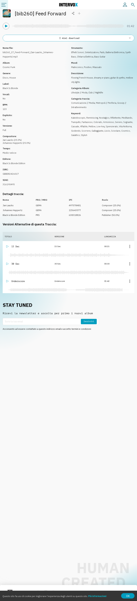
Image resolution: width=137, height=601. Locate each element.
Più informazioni (97, 596)
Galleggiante (97, 130)
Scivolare (115, 130)
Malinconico (77, 67)
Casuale (75, 126)
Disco (5, 77)
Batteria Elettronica (115, 52)
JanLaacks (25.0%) (12, 140)
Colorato (98, 122)
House (12, 77)
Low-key (101, 126)
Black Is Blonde (10, 88)
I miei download (69, 38)
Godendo (76, 130)
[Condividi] (73, 13)
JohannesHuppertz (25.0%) (16, 143)
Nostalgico (104, 117)
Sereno (118, 122)
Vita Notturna (125, 126)
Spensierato (112, 126)
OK (128, 596)
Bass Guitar (99, 56)
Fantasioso (87, 122)
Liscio (107, 130)
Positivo (88, 67)
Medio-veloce (9, 152)
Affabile (84, 126)
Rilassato (97, 67)
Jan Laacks (8, 205)
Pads (102, 52)
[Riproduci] (6, 26)
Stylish (84, 135)
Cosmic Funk (9, 67)
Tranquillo (76, 122)
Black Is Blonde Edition (14, 163)
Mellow (92, 126)
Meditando (127, 117)
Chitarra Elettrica (85, 56)
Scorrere (86, 130)
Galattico (75, 135)
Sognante (127, 122)
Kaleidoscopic (78, 117)
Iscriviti (89, 321)
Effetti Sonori (77, 52)
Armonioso (108, 122)
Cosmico (125, 130)
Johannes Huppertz (12, 210)
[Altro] (129, 246)
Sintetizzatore (92, 52)
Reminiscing (92, 117)
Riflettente (115, 117)
